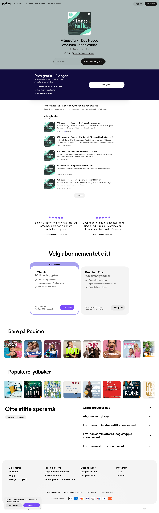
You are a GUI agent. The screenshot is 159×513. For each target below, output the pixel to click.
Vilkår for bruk (91, 492)
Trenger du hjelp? (18, 479)
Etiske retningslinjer (53, 492)
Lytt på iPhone (88, 467)
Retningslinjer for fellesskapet (60, 479)
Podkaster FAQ (53, 475)
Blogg (12, 475)
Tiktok (119, 471)
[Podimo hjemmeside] (6, 3)
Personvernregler (107, 492)
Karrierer (13, 471)
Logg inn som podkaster (57, 471)
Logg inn (138, 4)
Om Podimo (40, 3)
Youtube (120, 475)
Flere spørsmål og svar (15, 417)
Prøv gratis (150, 4)
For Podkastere (54, 3)
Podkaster (18, 3)
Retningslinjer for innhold (73, 492)
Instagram (121, 467)
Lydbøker (29, 3)
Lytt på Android (88, 471)
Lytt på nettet (87, 475)
